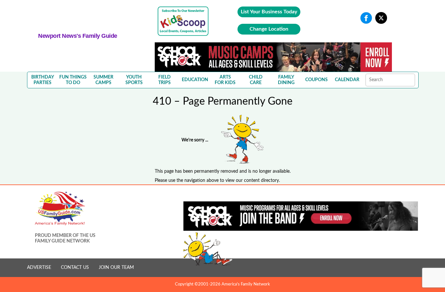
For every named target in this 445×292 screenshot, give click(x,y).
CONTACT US (75, 267)
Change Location (269, 29)
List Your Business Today (269, 11)
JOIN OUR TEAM (116, 267)
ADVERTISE (39, 267)
